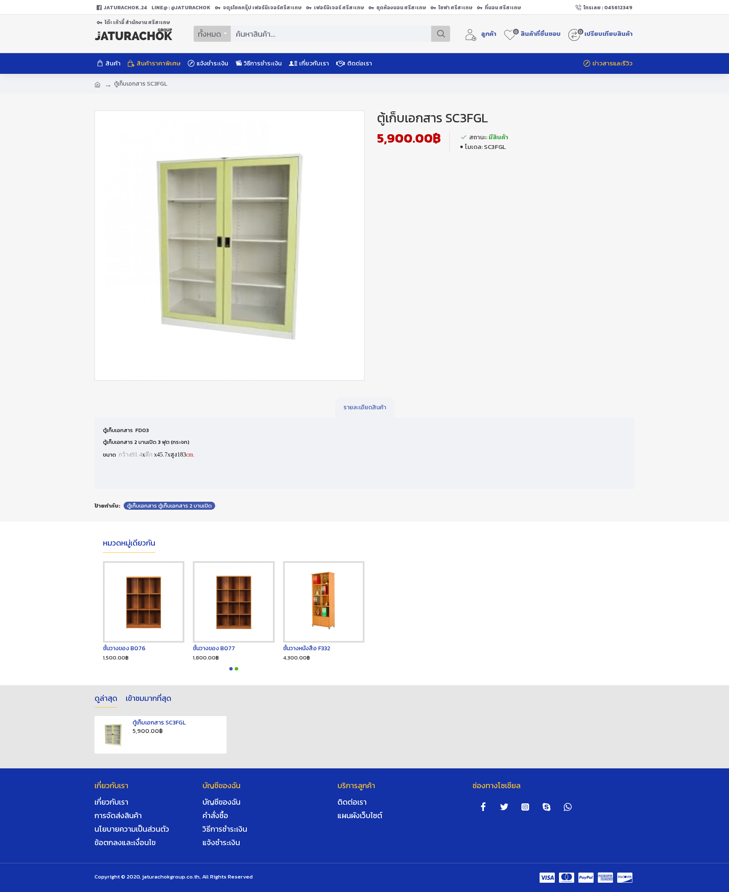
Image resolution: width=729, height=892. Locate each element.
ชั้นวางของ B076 (124, 648)
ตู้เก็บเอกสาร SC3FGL (159, 723)
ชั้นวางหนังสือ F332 (306, 648)
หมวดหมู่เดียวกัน (129, 543)
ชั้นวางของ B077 (214, 648)
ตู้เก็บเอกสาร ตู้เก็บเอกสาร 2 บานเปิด (169, 506)
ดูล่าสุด (105, 699)
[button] (231, 668)
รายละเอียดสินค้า (364, 407)
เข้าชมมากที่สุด (148, 699)
